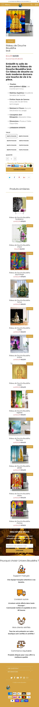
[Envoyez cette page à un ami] (29, 177)
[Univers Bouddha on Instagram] (24, 678)
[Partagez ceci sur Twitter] (10, 177)
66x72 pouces (23, 136)
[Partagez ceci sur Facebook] (14, 177)
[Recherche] (32, 4)
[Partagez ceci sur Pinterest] (19, 177)
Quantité (9, 155)
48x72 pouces (24, 140)
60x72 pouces (11, 145)
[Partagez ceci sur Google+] (24, 177)
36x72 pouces (11, 136)
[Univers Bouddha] (20, 5)
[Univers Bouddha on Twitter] (11, 678)
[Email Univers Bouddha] (27, 678)
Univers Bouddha (21, 682)
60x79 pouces (11, 140)
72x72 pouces (23, 149)
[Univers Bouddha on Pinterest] (21, 678)
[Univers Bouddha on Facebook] (14, 678)
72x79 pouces (23, 145)
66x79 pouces (11, 149)
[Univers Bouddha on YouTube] (18, 678)
